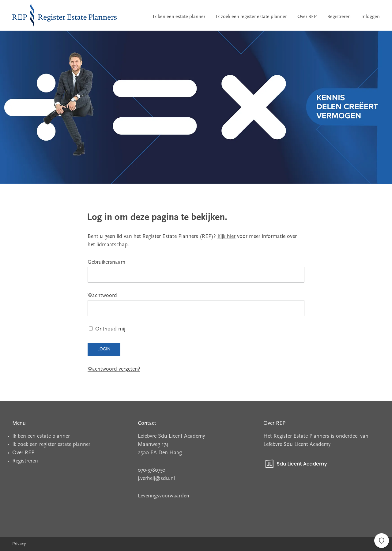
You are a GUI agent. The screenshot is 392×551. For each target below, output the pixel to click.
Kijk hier (226, 237)
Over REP (307, 16)
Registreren (339, 16)
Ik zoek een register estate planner (251, 16)
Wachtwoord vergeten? (114, 369)
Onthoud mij (109, 329)
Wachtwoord (102, 296)
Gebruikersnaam (106, 262)
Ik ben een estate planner (179, 16)
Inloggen (370, 16)
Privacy (19, 544)
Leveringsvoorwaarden (163, 496)
